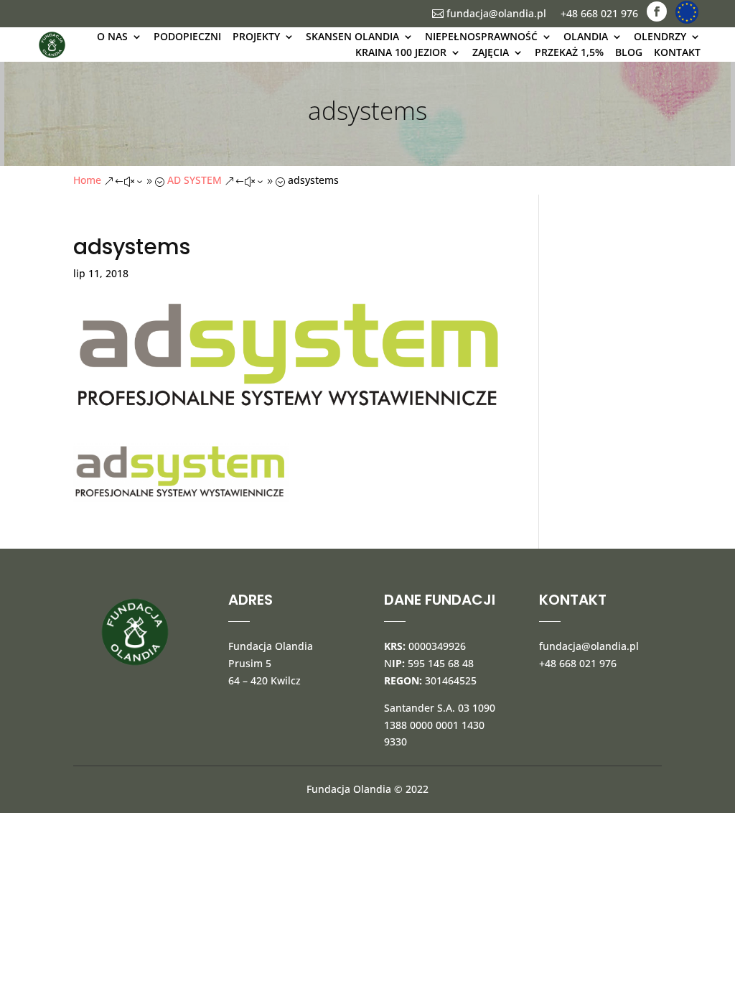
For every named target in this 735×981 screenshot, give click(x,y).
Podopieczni (187, 36)
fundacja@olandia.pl (489, 13)
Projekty (256, 36)
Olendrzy (660, 36)
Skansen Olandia (352, 36)
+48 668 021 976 (599, 13)
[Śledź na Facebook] (657, 11)
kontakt (677, 52)
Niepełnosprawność (481, 36)
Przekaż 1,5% (569, 52)
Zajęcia (490, 52)
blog (628, 52)
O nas (112, 36)
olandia (585, 36)
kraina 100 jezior (400, 52)
